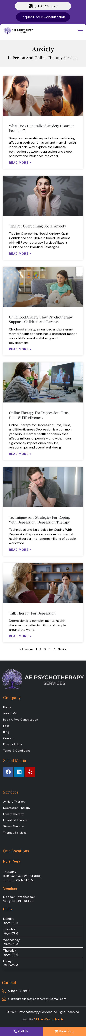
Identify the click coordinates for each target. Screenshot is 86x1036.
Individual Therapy (15, 820)
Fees (6, 726)
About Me (10, 713)
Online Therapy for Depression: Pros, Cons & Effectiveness (39, 415)
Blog (6, 732)
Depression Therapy (16, 808)
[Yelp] (30, 772)
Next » (62, 649)
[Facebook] (8, 772)
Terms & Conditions (16, 750)
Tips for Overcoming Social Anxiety (37, 226)
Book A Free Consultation (20, 719)
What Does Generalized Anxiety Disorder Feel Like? (41, 128)
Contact (9, 738)
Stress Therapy (13, 826)
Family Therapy (13, 814)
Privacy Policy (12, 744)
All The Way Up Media (48, 1019)
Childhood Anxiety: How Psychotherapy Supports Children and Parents (41, 319)
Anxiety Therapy (14, 801)
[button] (80, 31)
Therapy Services (15, 832)
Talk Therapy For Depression (32, 613)
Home (7, 707)
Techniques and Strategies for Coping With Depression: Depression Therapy (39, 519)
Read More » (20, 163)
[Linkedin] (19, 772)
